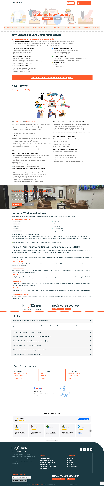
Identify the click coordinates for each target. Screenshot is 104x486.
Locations (43, 3)
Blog (50, 3)
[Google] (91, 449)
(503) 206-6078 (18, 378)
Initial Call (18, 121)
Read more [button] (17, 435)
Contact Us (56, 3)
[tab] (52, 321)
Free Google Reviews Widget (52, 440)
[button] (13, 431)
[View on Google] (16, 426)
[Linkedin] (88, 449)
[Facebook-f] (81, 449)
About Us (29, 3)
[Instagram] (84, 449)
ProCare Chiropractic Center (37, 484)
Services (36, 3)
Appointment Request (31, 121)
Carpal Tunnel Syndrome (19, 255)
